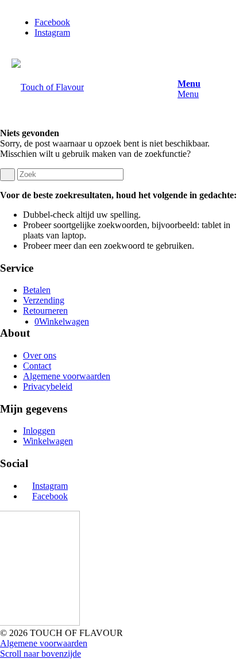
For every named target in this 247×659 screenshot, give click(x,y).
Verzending (43, 300)
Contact (37, 366)
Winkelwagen (48, 441)
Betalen (37, 290)
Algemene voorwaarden (66, 376)
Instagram (50, 486)
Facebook (50, 496)
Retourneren (45, 310)
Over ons (39, 355)
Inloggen (39, 431)
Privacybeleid (47, 386)
